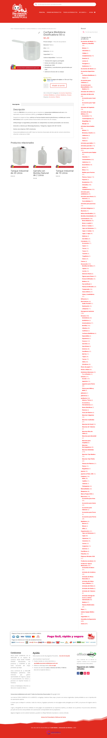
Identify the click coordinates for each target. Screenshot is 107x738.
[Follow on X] (81, 673)
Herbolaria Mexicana (87, 372)
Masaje (84, 123)
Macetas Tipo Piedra (88, 459)
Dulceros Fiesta (86, 273)
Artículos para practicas (88, 203)
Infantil (83, 376)
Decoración (84, 264)
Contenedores (86, 159)
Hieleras (84, 236)
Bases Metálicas (87, 407)
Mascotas (84, 496)
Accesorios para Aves (88, 498)
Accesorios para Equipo (89, 152)
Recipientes (85, 182)
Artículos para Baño (87, 143)
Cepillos (84, 481)
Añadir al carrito (58, 85)
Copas (84, 246)
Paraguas (85, 63)
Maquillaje (85, 121)
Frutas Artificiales (87, 279)
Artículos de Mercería (87, 94)
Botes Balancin (86, 220)
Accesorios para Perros (89, 517)
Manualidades (85, 489)
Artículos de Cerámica (88, 572)
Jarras (84, 167)
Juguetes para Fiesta (88, 384)
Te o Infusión (86, 374)
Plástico (58, 97)
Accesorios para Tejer (88, 103)
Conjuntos (85, 546)
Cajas (83, 536)
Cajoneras (85, 538)
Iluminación (85, 306)
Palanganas (85, 486)
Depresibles (85, 336)
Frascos (84, 341)
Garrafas (85, 343)
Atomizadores (86, 323)
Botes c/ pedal (86, 223)
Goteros (84, 349)
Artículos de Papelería (87, 107)
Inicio (12, 28)
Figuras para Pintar (88, 276)
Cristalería (84, 241)
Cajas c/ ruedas (86, 231)
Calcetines (85, 50)
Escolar (84, 378)
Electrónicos (84, 301)
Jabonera (83, 393)
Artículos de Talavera (88, 591)
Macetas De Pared (87, 424)
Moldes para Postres (88, 172)
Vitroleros (85, 364)
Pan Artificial (86, 284)
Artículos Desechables (87, 126)
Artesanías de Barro (88, 567)
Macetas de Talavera (88, 427)
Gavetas (84, 548)
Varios (84, 138)
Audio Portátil (86, 303)
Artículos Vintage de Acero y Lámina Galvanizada (88, 597)
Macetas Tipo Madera (88, 454)
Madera (84, 89)
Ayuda (91, 12)
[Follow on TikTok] (88, 673)
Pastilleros (85, 351)
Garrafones (85, 346)
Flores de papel (85, 367)
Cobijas (84, 53)
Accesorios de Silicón (87, 68)
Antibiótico (85, 320)
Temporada (85, 289)
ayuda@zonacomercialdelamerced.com (46, 663)
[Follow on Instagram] (85, 673)
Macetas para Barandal (89, 436)
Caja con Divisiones (88, 228)
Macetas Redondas (88, 450)
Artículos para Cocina (87, 148)
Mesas (84, 526)
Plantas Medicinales (88, 605)
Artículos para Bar (86, 146)
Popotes (84, 179)
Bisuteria (83, 211)
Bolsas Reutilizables (87, 213)
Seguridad (84, 616)
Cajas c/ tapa (86, 233)
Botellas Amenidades (87, 216)
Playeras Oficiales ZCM (88, 556)
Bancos (84, 523)
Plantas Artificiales (88, 286)
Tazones (84, 253)
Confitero (85, 331)
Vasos (84, 78)
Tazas (84, 251)
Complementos (86, 56)
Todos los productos (70, 12)
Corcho (84, 271)
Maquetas (84, 491)
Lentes (84, 61)
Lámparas (85, 308)
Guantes (84, 58)
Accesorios (52, 97)
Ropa (82, 609)
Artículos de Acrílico (87, 91)
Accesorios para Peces (89, 512)
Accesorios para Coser (89, 98)
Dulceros (84, 198)
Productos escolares (87, 561)
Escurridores (86, 164)
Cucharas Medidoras (31, 28)
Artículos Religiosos (87, 208)
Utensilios (85, 185)
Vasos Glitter (86, 292)
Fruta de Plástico (87, 412)
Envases (69, 95)
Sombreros (85, 66)
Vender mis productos (54, 12)
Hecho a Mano (85, 369)
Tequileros (85, 256)
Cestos (84, 543)
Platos (84, 466)
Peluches (83, 554)
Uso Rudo (85, 238)
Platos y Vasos (86, 177)
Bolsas (84, 48)
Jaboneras (84, 395)
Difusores (84, 299)
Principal (42, 12)
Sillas (83, 528)
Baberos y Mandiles (88, 43)
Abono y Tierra (86, 400)
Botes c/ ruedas (87, 226)
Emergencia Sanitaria (87, 311)
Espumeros (85, 338)
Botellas (84, 325)
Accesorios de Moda (87, 41)
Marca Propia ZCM (86, 494)
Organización (85, 531)
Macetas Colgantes (88, 415)
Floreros (84, 410)
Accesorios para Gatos (89, 503)
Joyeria (83, 471)
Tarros (84, 248)
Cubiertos (85, 135)
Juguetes (85, 381)
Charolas (84, 157)
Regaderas (85, 468)
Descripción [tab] (15, 104)
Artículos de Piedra (88, 588)
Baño (83, 478)
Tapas (84, 356)
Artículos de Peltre (87, 586)
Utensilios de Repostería (88, 619)
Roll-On (84, 354)
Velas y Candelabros (88, 294)
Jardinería (84, 398)
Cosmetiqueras (86, 118)
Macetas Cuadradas (88, 419)
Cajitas (84, 268)
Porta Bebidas (86, 201)
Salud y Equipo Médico (87, 612)
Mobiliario (84, 521)
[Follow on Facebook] (78, 673)
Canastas (85, 541)
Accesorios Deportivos (19, 28)
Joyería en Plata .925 (87, 474)
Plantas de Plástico (88, 463)
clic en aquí (52, 665)
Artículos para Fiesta (87, 196)
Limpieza (83, 476)
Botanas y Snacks (87, 133)
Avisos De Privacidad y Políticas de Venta (53, 717)
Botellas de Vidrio (87, 266)
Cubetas (84, 483)
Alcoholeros (85, 318)
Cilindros (84, 328)
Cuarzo (83, 261)
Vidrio (84, 362)
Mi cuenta (82, 12)
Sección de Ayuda (64, 656)
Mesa (83, 170)
